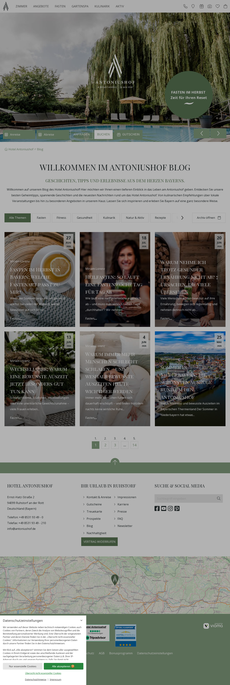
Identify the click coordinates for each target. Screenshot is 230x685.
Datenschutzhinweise (35, 679)
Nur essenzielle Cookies (22, 666)
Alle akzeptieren (61, 666)
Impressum (55, 679)
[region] (43, 642)
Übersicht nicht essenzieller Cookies (43, 673)
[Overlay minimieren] (81, 620)
